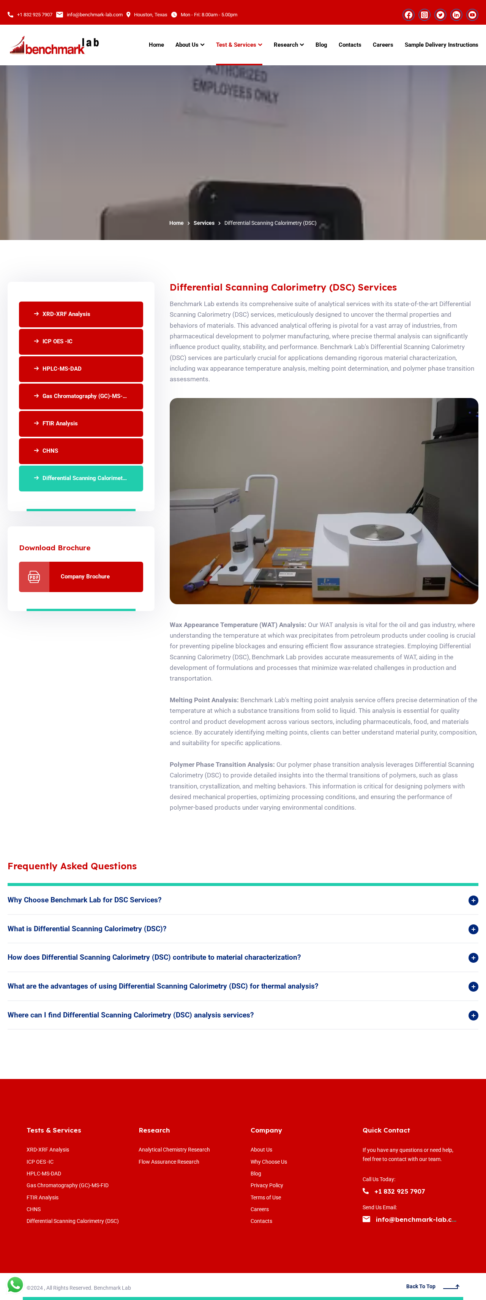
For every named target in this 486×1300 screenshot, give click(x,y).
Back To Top (421, 1286)
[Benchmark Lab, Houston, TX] (54, 45)
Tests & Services (54, 1130)
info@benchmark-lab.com (95, 14)
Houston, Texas (150, 14)
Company (266, 1130)
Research (154, 1130)
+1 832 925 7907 (34, 14)
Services (204, 223)
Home (176, 223)
